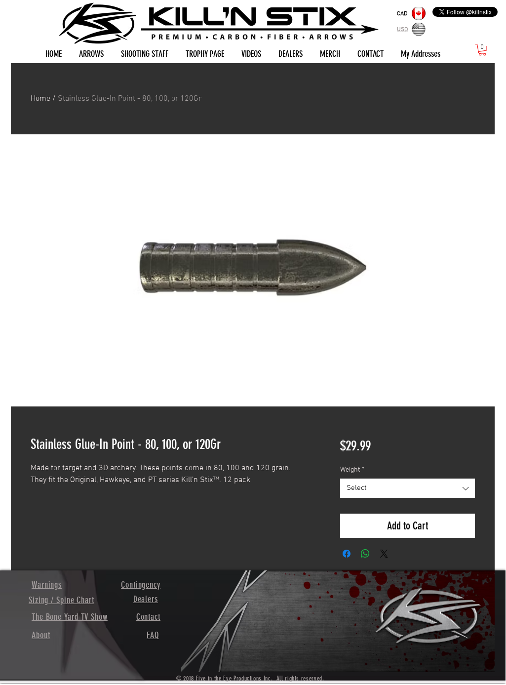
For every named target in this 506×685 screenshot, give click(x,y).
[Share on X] (384, 554)
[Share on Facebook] (346, 554)
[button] (482, 50)
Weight (352, 470)
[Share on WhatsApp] (365, 554)
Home (40, 99)
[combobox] (407, 488)
